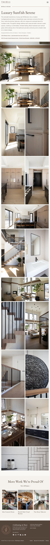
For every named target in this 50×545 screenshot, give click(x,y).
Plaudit (22, 540)
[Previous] (4, 61)
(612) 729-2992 (33, 528)
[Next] (45, 61)
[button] (47, 2)
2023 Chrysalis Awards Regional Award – (20, 38)
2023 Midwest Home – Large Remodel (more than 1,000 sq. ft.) (14, 35)
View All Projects (24, 486)
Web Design (17, 540)
